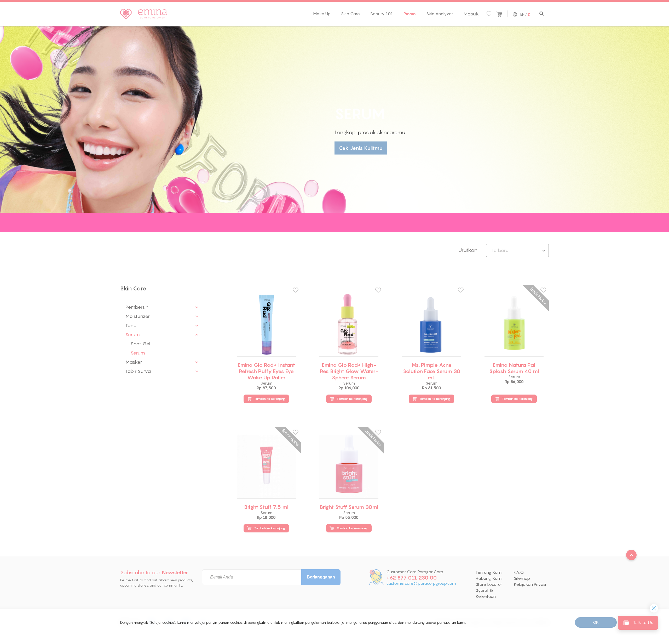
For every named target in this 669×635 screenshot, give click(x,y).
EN (522, 14)
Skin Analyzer (439, 13)
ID (528, 15)
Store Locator (489, 584)
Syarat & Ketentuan (486, 593)
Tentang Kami (489, 572)
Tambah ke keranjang (269, 399)
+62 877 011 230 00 (411, 578)
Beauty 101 (381, 13)
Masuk (471, 14)
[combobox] (517, 250)
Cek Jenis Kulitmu (361, 148)
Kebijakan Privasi (530, 584)
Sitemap (522, 578)
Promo (409, 13)
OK (595, 622)
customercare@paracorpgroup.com (421, 583)
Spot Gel (140, 344)
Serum (138, 353)
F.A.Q (519, 572)
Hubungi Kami (489, 578)
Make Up (322, 13)
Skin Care (350, 13)
